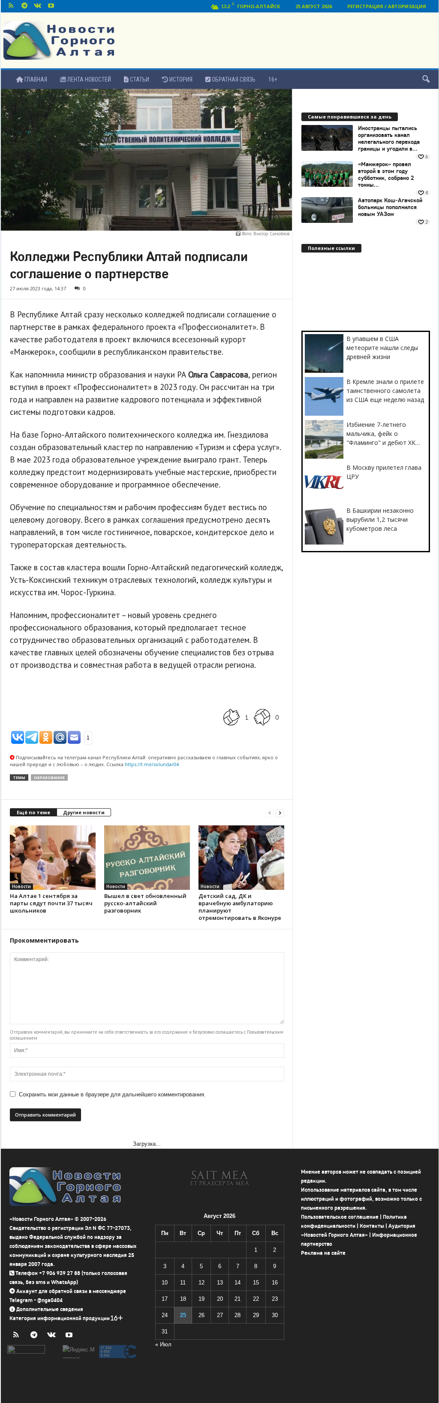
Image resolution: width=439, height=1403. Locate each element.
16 (275, 1282)
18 (183, 1299)
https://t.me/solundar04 (152, 764)
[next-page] (280, 812)
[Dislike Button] (262, 717)
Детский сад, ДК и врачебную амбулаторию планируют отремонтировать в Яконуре (239, 907)
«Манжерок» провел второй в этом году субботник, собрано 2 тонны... (386, 175)
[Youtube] (51, 6)
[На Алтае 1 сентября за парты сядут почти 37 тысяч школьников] (53, 857)
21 (238, 1299)
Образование (49, 777)
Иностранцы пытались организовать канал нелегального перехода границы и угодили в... (389, 138)
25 (183, 1315)
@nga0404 (50, 1300)
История (180, 79)
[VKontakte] (38, 6)
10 (165, 1282)
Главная (35, 79)
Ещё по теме (33, 812)
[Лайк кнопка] (231, 717)
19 (201, 1299)
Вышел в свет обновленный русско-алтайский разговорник (145, 903)
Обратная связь (233, 79)
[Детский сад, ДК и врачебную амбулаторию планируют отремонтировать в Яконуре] (241, 857)
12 (201, 1282)
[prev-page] (269, 812)
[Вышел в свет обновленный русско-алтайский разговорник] (147, 857)
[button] (425, 79)
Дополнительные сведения (49, 1309)
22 (256, 1299)
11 (183, 1282)
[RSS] (11, 6)
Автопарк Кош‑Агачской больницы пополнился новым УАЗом (390, 207)
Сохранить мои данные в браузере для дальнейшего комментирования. (112, 1094)
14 (238, 1282)
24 (165, 1315)
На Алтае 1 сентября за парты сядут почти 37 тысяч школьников (51, 903)
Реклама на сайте (323, 1253)
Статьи (139, 79)
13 (220, 1282)
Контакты (372, 1226)
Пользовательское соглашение (340, 1217)
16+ (272, 79)
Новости (21, 886)
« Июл (163, 1344)
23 (275, 1299)
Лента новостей (88, 79)
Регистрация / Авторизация (386, 6)
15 (256, 1282)
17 (165, 1299)
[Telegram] (24, 6)
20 (220, 1299)
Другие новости (84, 812)
